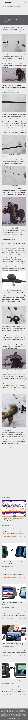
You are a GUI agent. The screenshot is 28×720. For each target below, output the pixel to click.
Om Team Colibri (13, 11)
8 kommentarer (8, 655)
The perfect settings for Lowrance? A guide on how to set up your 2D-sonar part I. (13, 521)
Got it (17, 718)
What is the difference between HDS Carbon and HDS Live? (13, 563)
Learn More (12, 718)
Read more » (23, 536)
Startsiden (4, 11)
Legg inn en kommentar (10, 536)
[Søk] (22, 2)
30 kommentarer (8, 618)
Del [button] (24, 456)
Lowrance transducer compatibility (12, 644)
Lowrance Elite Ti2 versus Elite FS (12, 681)
